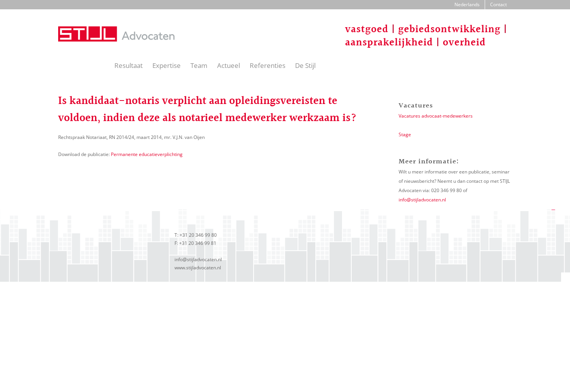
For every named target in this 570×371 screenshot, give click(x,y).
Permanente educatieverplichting (147, 154)
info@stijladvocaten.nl (422, 199)
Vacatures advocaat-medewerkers (436, 116)
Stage (405, 134)
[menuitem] (467, 4)
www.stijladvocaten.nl (197, 267)
